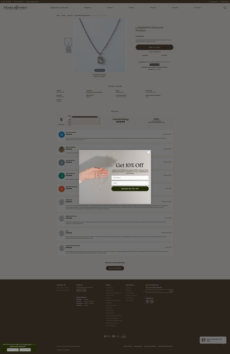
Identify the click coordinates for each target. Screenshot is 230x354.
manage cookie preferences (17, 346)
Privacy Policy (27, 344)
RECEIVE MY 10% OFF (130, 189)
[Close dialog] (148, 152)
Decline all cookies (13, 349)
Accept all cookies (25, 349)
